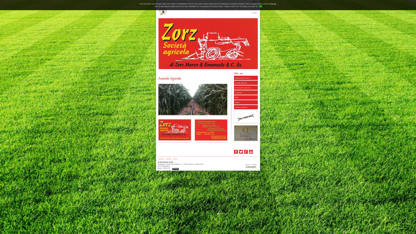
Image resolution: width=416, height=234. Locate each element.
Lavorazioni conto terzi (243, 88)
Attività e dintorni (241, 107)
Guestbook (161, 159)
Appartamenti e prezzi (242, 78)
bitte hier (273, 4)
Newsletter (168, 159)
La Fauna (238, 92)
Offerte (237, 102)
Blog (236, 97)
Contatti (254, 13)
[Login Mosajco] (175, 170)
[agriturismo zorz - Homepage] (162, 11)
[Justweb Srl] (251, 165)
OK (260, 6)
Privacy (175, 159)
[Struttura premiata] (246, 133)
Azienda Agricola (241, 83)
